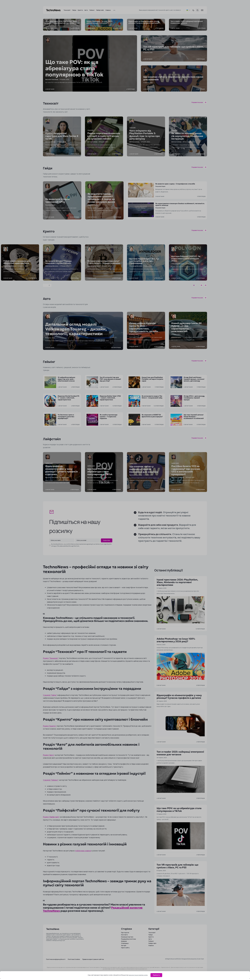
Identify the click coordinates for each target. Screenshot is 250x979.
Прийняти (156, 975)
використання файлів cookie (138, 975)
